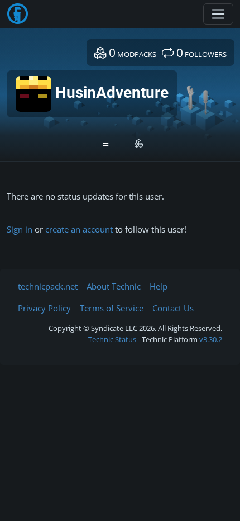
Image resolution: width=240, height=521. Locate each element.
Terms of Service (111, 308)
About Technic (114, 286)
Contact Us (173, 308)
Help (158, 286)
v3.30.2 (210, 339)
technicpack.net (48, 286)
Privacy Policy (44, 308)
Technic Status (112, 339)
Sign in (19, 229)
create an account (79, 229)
